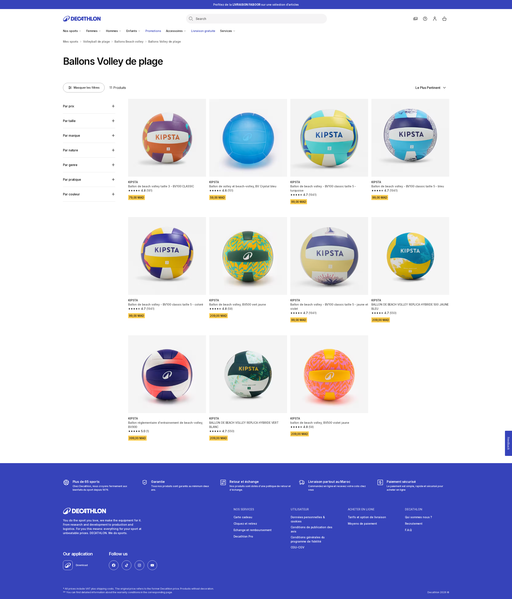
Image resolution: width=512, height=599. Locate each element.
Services (226, 31)
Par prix (68, 106)
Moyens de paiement (362, 523)
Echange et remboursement (253, 530)
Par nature (70, 150)
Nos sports (71, 31)
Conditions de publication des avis (311, 529)
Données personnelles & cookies (308, 519)
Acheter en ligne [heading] (361, 509)
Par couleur (71, 194)
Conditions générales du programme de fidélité (308, 539)
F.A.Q (408, 530)
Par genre (70, 165)
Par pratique (72, 179)
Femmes (92, 31)
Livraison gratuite (203, 31)
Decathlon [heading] (413, 509)
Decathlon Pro (243, 536)
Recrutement (413, 523)
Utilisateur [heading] (300, 509)
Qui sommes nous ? (418, 517)
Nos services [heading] (244, 509)
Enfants (132, 31)
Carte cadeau (243, 517)
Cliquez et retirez (245, 523)
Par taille (69, 121)
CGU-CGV (297, 547)
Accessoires (174, 31)
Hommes (112, 31)
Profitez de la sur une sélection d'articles (256, 4)
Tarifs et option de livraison (367, 517)
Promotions (153, 31)
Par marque (71, 135)
